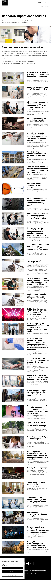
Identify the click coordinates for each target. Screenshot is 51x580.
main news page (39, 57)
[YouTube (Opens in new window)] (27, 563)
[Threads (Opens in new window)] (35, 563)
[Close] (23, 559)
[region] (12, 568)
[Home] (5, 2)
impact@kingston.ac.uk (29, 63)
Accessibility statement (33, 568)
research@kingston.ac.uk (28, 61)
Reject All (12, 571)
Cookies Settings (12, 575)
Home (41, 6)
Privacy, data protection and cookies (37, 570)
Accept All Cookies (12, 567)
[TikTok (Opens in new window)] (31, 563)
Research (47, 6)
